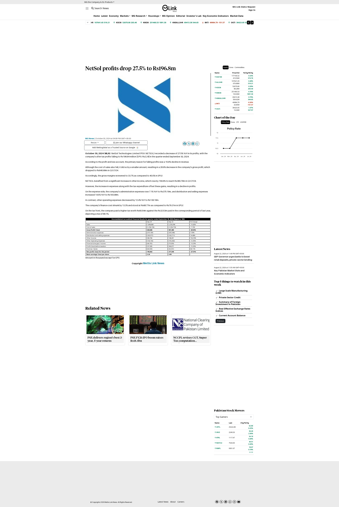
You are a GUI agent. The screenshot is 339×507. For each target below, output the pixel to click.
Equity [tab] (225, 67)
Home (96, 15)
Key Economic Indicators (216, 15)
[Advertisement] (169, 43)
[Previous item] (248, 22)
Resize (94, 142)
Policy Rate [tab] (225, 122)
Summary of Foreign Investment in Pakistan (228, 303)
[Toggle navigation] (87, 8)
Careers (180, 502)
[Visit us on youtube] (239, 501)
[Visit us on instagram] (234, 501)
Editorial (180, 15)
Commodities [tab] (239, 67)
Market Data (236, 15)
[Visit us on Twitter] (221, 501)
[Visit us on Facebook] (217, 501)
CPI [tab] (237, 122)
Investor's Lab (193, 15)
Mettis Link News (153, 263)
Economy (114, 15)
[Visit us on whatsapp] (230, 501)
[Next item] (252, 22)
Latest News (163, 502)
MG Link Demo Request (244, 7)
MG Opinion (168, 15)
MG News (89, 138)
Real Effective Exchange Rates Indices (233, 309)
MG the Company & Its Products (98, 2)
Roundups (153, 15)
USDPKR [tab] (243, 122)
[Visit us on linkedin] (226, 501)
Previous (220, 321)
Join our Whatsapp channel (128, 142)
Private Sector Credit (229, 297)
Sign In (252, 10)
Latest (104, 15)
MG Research (138, 15)
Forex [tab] (231, 67)
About (173, 502)
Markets (124, 15)
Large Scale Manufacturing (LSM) (231, 291)
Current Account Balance (231, 315)
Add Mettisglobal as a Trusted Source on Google (114, 147)
